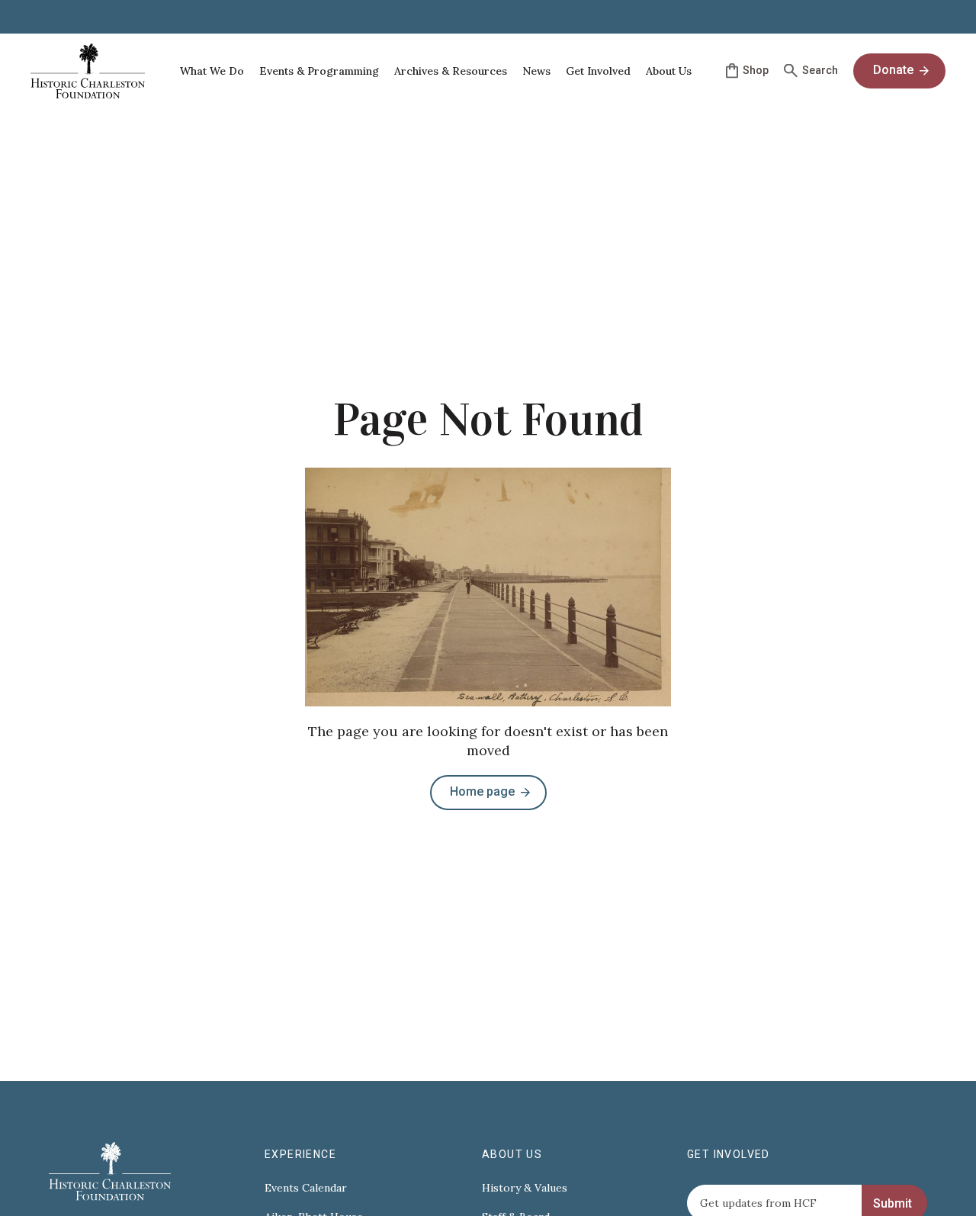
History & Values (524, 1188)
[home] (87, 70)
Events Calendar (306, 1188)
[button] (212, 71)
